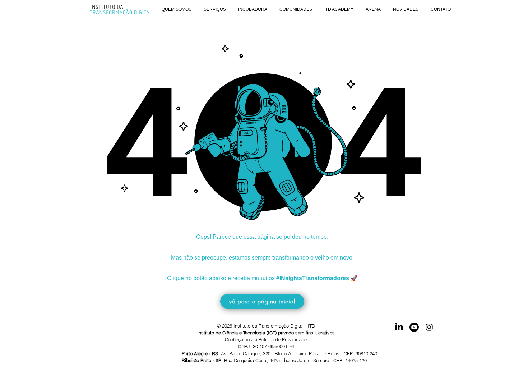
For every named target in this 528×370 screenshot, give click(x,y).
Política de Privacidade (283, 339)
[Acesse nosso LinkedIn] (399, 327)
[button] (177, 10)
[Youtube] (414, 327)
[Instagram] (429, 327)
